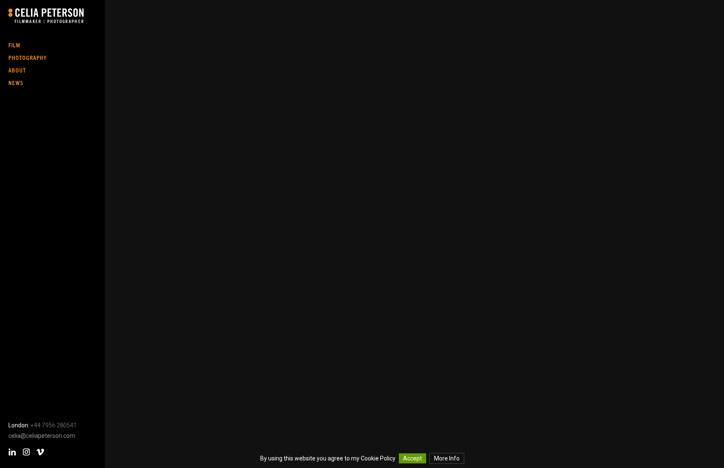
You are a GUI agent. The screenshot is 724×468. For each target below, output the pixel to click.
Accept (412, 458)
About (17, 70)
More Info (447, 458)
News (15, 82)
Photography (27, 57)
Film (14, 45)
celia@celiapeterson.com (41, 435)
